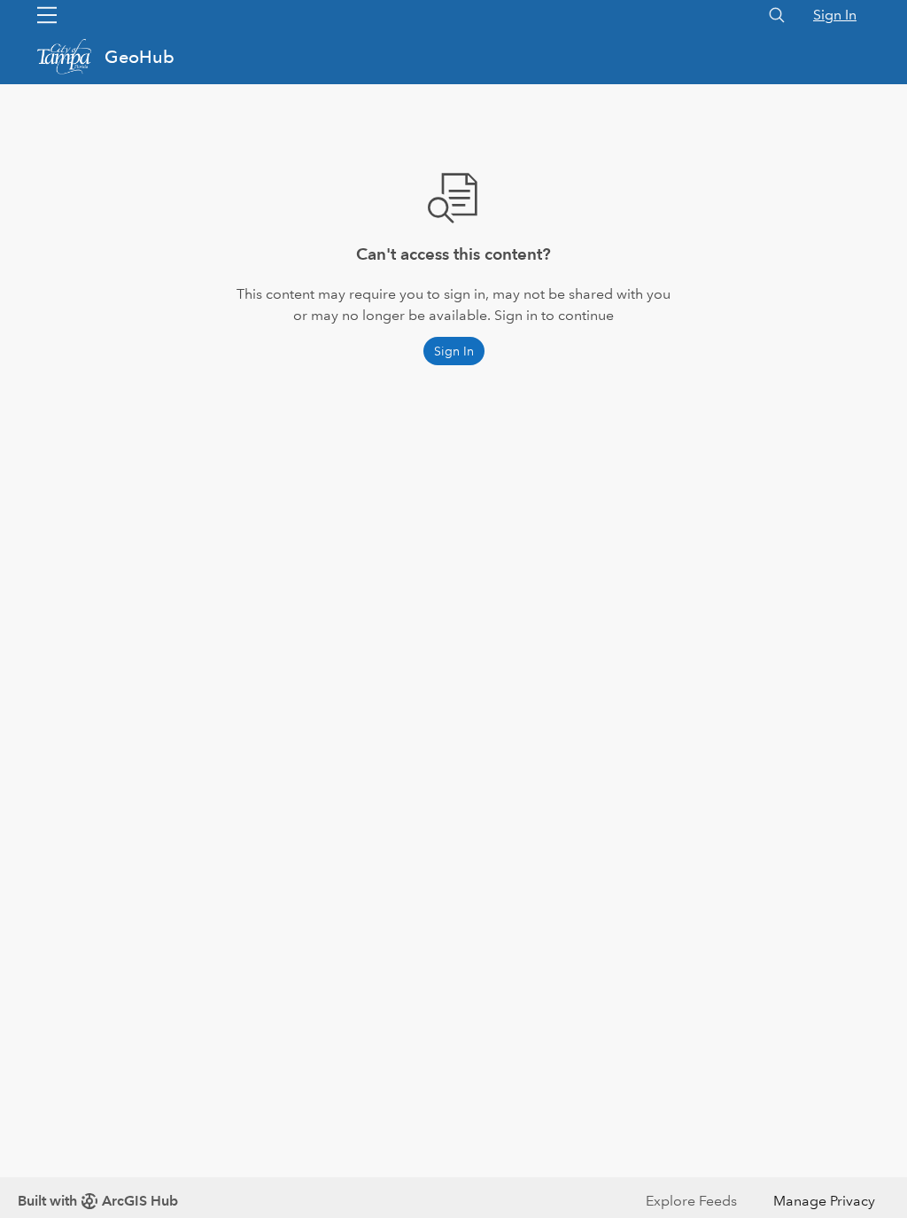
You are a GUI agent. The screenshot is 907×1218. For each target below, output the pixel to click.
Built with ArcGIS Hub (98, 1200)
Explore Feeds (691, 1200)
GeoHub (139, 56)
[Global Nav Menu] (47, 15)
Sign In (835, 14)
